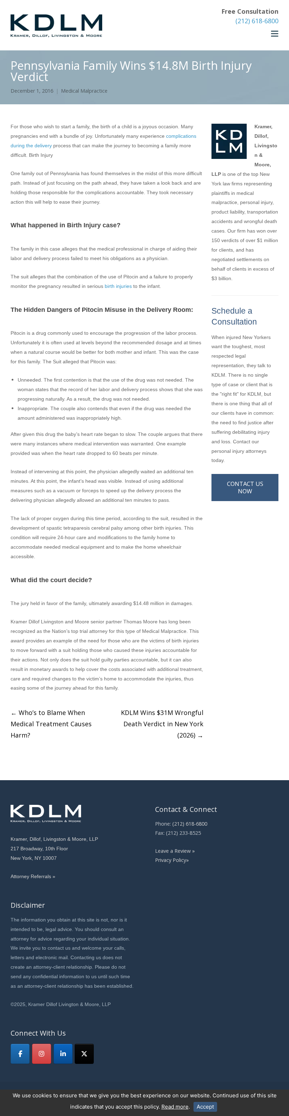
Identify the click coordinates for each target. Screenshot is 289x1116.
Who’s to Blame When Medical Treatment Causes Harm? (51, 723)
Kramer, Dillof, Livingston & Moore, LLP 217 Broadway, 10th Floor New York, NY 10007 (54, 848)
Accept (205, 1106)
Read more (175, 1106)
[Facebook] (20, 1054)
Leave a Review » (175, 850)
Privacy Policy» (172, 860)
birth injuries (118, 286)
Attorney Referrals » (33, 876)
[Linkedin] (63, 1054)
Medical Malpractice (84, 91)
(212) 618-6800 (256, 21)
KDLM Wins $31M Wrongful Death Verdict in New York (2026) (162, 723)
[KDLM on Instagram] (41, 1054)
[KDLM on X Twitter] (84, 1054)
